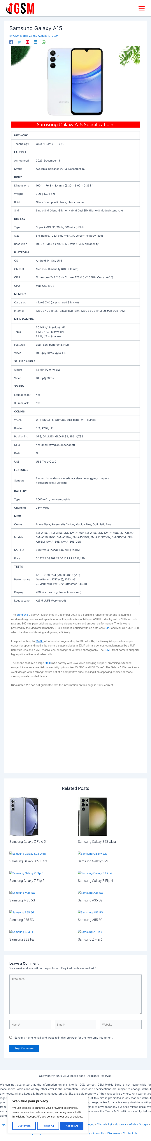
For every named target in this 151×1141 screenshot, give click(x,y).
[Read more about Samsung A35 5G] (90, 892)
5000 (48, 663)
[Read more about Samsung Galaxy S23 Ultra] (92, 816)
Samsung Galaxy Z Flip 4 (95, 881)
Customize (24, 1125)
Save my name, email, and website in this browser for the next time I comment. (63, 1037)
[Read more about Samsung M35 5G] (22, 892)
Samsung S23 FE (21, 939)
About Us (99, 1133)
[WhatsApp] (43, 42)
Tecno (90, 1124)
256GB (39, 641)
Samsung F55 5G (21, 920)
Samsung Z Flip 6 (90, 939)
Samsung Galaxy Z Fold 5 (27, 841)
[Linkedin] (35, 42)
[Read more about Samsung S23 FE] (21, 931)
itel (110, 1124)
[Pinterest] (27, 42)
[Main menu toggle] (141, 8)
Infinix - (134, 1124)
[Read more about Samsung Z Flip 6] (90, 931)
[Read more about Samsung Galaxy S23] (93, 853)
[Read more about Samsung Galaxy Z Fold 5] (24, 816)
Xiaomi (101, 1124)
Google (143, 1124)
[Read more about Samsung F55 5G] (21, 912)
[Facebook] (11, 42)
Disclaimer (113, 1133)
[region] (47, 1114)
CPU (108, 628)
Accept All (72, 1125)
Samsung (22, 614)
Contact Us (130, 1133)
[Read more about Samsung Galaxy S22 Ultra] (27, 853)
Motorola (120, 1124)
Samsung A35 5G (90, 900)
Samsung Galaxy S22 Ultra (28, 861)
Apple (4, 1124)
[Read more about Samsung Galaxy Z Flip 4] (95, 873)
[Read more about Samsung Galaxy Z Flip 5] (26, 873)
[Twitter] (19, 42)
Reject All (48, 1125)
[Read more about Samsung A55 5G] (90, 912)
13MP (107, 650)
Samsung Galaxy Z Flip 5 (26, 881)
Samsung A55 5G (90, 920)
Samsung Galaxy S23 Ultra (97, 841)
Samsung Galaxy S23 (93, 861)
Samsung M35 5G (22, 900)
